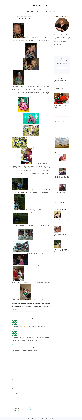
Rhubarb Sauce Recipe (59, 192)
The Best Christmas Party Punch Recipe (61, 106)
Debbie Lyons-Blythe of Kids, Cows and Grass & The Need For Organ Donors (61, 250)
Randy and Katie (20, 331)
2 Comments (30, 16)
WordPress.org (30, 411)
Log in (29, 407)
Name (13, 369)
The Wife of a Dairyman (58, 128)
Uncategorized (19, 20)
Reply (13, 329)
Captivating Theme (37, 418)
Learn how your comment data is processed (35, 397)
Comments (30, 410)
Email (13, 374)
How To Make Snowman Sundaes (62, 163)
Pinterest (65, 51)
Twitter (68, 51)
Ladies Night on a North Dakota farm (61, 220)
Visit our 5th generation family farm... (62, 137)
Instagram (61, 51)
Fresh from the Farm (58, 130)
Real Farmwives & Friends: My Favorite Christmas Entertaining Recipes (61, 178)
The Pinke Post (41, 6)
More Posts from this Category (61, 197)
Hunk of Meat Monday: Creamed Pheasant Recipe (61, 81)
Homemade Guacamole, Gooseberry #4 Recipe (59, 87)
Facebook (56, 51)
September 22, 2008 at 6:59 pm (22, 332)
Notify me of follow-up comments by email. (21, 388)
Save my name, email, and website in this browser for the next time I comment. (27, 386)
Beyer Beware (57, 123)
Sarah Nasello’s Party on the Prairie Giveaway (60, 235)
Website (13, 379)
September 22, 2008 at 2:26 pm (22, 321)
